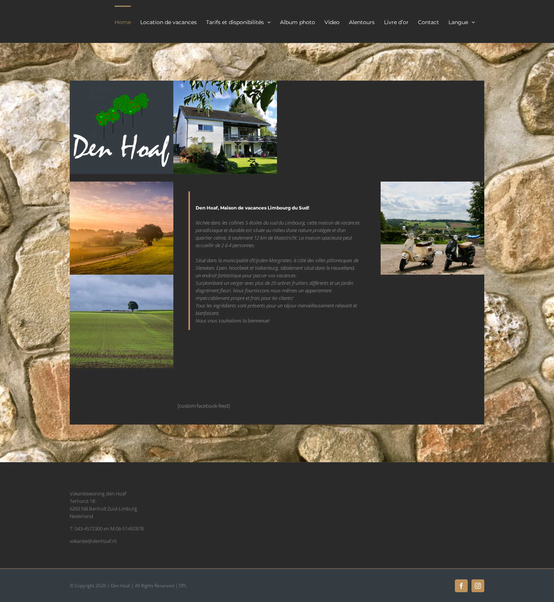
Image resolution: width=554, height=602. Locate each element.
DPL (183, 585)
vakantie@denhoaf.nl (93, 541)
